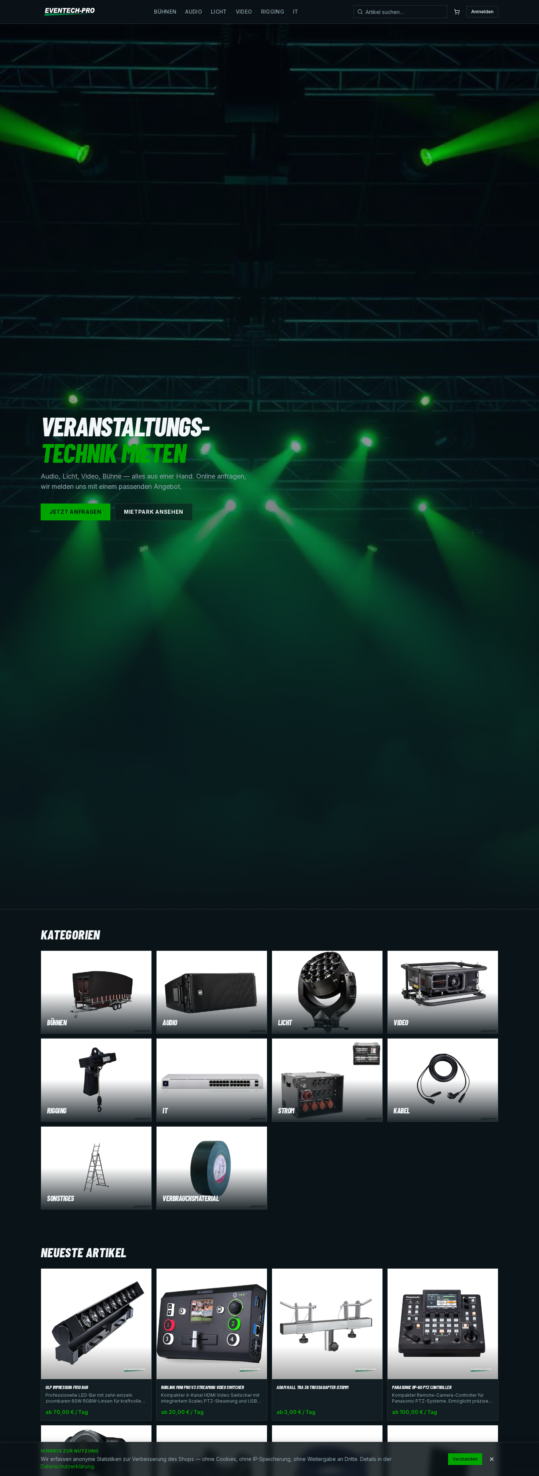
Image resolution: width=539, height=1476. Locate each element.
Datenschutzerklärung (67, 1466)
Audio (193, 11)
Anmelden (482, 11)
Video (244, 11)
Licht (219, 11)
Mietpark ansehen (153, 512)
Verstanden (465, 1459)
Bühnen (165, 11)
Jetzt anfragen (76, 512)
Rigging (272, 11)
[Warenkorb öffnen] (456, 11)
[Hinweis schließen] (491, 1459)
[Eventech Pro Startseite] (70, 11)
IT (295, 11)
